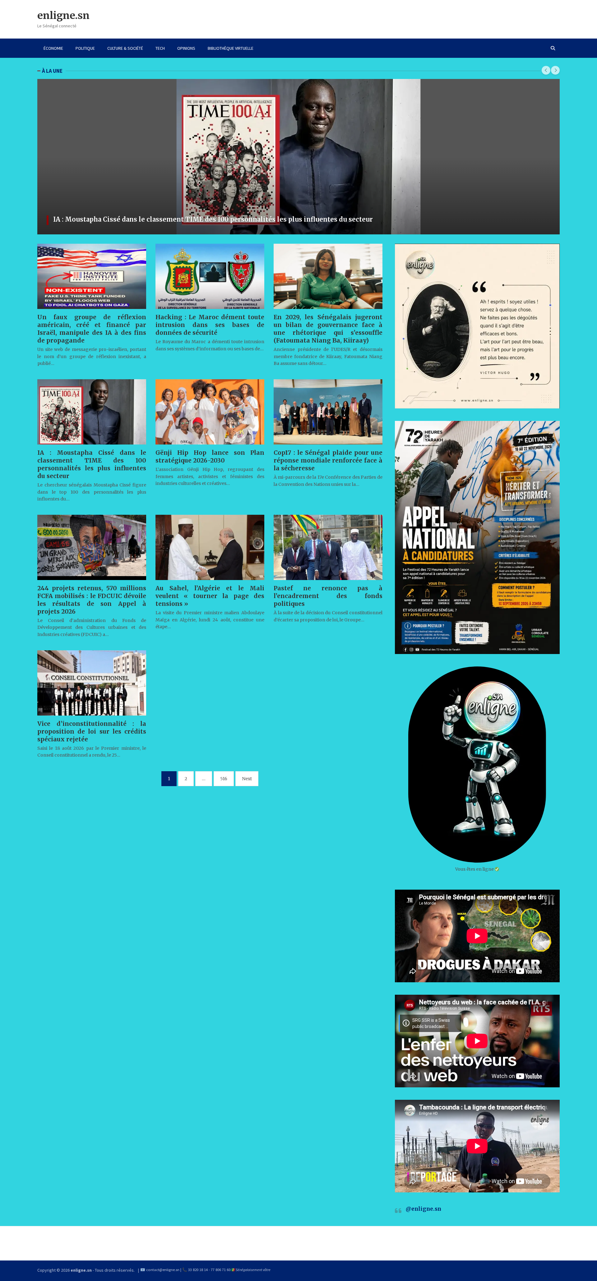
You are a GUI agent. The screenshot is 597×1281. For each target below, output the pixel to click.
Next (247, 778)
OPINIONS (186, 48)
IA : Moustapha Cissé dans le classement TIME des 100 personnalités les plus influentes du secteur (91, 464)
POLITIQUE (85, 48)
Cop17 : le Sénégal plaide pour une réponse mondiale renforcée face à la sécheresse (328, 460)
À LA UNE (52, 70)
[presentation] (546, 70)
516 (223, 778)
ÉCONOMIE (53, 48)
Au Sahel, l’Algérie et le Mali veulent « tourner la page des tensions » (209, 595)
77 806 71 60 (220, 1269)
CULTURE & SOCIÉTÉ (125, 48)
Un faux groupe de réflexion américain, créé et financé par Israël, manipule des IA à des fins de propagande (91, 328)
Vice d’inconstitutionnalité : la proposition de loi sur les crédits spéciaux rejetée (91, 731)
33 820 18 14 (198, 1269)
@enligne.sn (423, 1208)
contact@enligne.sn (162, 1269)
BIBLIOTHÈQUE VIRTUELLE (230, 48)
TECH (160, 48)
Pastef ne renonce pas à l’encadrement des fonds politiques (328, 595)
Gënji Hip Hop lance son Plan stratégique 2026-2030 (209, 456)
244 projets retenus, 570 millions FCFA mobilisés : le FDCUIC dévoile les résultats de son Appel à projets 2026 (230, 219)
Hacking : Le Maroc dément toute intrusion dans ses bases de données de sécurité (209, 324)
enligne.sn (63, 15)
